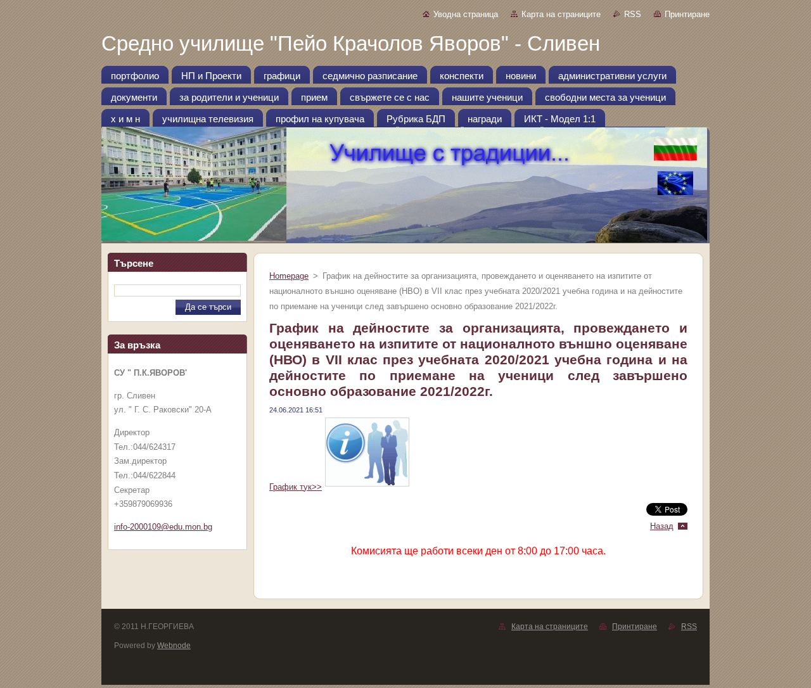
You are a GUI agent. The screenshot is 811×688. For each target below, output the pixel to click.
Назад (662, 526)
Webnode (174, 645)
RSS (632, 14)
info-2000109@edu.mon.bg (163, 527)
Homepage (289, 276)
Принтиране (687, 14)
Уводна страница (465, 14)
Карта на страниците (561, 14)
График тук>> (295, 487)
